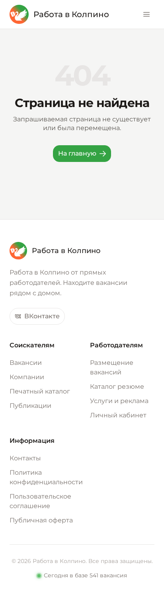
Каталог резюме (117, 386)
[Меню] (146, 14)
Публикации (30, 405)
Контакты (25, 458)
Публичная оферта (41, 520)
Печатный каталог (40, 391)
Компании (27, 377)
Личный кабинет (118, 415)
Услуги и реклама (119, 401)
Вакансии (26, 362)
